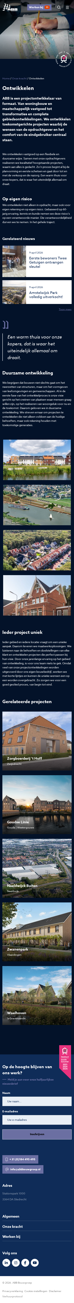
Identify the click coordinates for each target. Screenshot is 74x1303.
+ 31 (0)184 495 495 (22, 1159)
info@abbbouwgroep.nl (25, 1169)
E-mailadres (10, 1112)
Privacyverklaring (12, 1291)
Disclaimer (55, 1291)
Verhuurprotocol (12, 1296)
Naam (6, 1093)
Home (6, 78)
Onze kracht (19, 78)
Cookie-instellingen (35, 1291)
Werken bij (38, 7)
